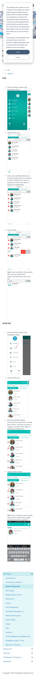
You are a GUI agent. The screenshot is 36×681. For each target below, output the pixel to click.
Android (10, 73)
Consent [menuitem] (8, 603)
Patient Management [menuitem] (13, 586)
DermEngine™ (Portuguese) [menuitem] (12, 657)
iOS (8, 70)
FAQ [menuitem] (7, 628)
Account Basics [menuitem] (11, 578)
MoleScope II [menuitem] (10, 599)
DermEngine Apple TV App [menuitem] (15, 640)
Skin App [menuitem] (6, 653)
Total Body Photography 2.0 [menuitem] (15, 611)
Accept (18, 52)
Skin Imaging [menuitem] (10, 590)
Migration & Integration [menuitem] (13, 645)
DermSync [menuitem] (9, 632)
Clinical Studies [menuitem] (11, 620)
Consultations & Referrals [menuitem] (14, 582)
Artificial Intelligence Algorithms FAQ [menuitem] (18, 636)
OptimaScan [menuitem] (7, 661)
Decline (18, 57)
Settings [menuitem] (8, 624)
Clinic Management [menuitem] (12, 607)
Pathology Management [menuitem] (13, 615)
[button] (32, 574)
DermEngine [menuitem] (7, 574)
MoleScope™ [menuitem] (7, 649)
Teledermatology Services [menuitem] (14, 595)
